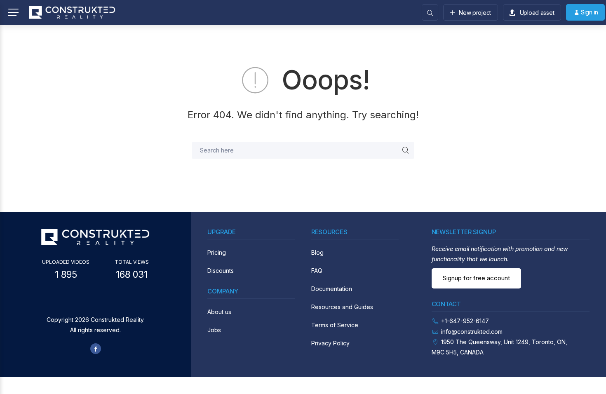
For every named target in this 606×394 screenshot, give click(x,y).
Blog (317, 252)
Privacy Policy (330, 343)
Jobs (214, 329)
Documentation (331, 288)
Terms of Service (334, 324)
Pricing (216, 252)
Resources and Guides (342, 306)
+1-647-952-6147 (465, 320)
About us (219, 311)
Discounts (220, 270)
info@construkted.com (472, 331)
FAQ (316, 270)
